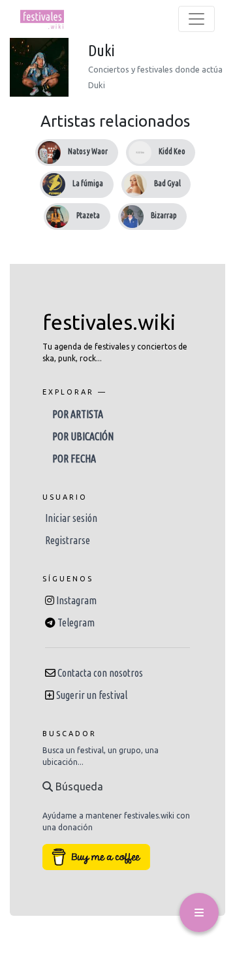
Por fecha (74, 458)
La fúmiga (87, 183)
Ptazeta (88, 215)
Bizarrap (164, 215)
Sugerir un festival (91, 695)
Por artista (77, 414)
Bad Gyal (167, 183)
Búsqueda (78, 786)
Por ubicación (83, 436)
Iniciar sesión (71, 518)
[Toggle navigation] (196, 19)
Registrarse (67, 540)
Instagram (76, 600)
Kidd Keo (172, 151)
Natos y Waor (88, 151)
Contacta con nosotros (100, 673)
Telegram (76, 622)
